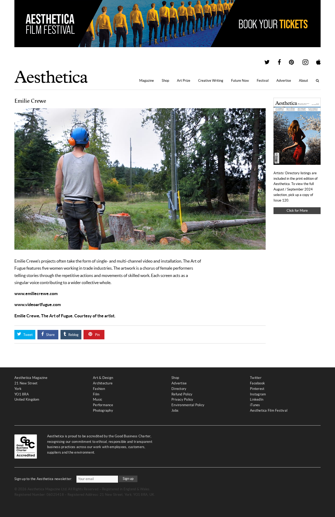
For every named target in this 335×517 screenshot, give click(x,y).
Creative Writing (210, 81)
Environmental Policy (187, 405)
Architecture (103, 383)
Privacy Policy (182, 399)
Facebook (257, 383)
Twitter (255, 378)
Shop (165, 81)
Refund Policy (181, 394)
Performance (103, 405)
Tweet (28, 335)
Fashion (99, 389)
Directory (178, 389)
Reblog (73, 335)
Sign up (128, 479)
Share (50, 335)
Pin (97, 335)
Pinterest (257, 389)
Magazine (146, 81)
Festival (263, 81)
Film (96, 394)
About (303, 81)
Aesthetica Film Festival (268, 410)
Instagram (258, 394)
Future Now (240, 81)
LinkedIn (256, 399)
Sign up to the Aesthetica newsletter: (43, 479)
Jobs (174, 410)
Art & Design (103, 378)
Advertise (283, 81)
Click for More (297, 211)
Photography (103, 410)
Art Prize (183, 81)
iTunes (255, 405)
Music (97, 399)
